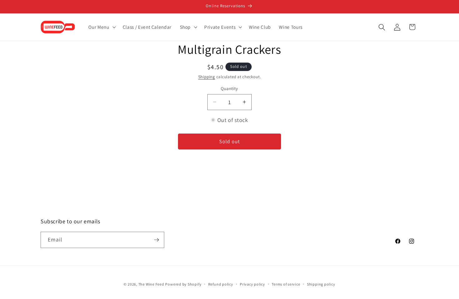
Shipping (206, 76)
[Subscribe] (156, 240)
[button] (101, 27)
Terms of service (286, 284)
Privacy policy (252, 284)
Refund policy (220, 284)
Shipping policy (321, 284)
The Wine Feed (151, 284)
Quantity (229, 88)
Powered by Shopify (183, 284)
